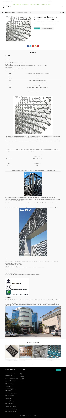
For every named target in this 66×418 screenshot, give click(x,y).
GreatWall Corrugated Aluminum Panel (11, 378)
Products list (25, 4)
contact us (44, 4)
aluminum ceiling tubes (9, 401)
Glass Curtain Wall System (9, 388)
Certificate (32, 4)
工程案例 (21, 374)
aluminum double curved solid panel (11, 411)
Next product (63, 12)
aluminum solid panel (8, 400)
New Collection (22, 378)
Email (36, 46)
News (49, 4)
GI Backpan (7, 372)
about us (18, 4)
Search (58, 370)
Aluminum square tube (8, 383)
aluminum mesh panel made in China (39, 358)
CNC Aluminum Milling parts (9, 373)
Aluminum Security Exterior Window (10, 393)
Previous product (60, 12)
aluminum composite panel (9, 395)
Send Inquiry (37, 28)
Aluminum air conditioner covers (10, 409)
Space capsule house (8, 375)
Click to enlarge (31, 41)
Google (33, 46)
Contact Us (21, 381)
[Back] (3, 12)
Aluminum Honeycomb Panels (10, 380)
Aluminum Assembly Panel (9, 381)
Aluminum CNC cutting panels (10, 406)
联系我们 (21, 373)
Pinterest (38, 46)
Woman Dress (22, 379)
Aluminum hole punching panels (10, 408)
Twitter (30, 46)
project (38, 4)
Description (33, 52)
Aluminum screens (8, 398)
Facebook (28, 46)
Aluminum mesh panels (11, 12)
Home (14, 4)
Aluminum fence (7, 392)
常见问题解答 (22, 376)
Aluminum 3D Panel (8, 386)
